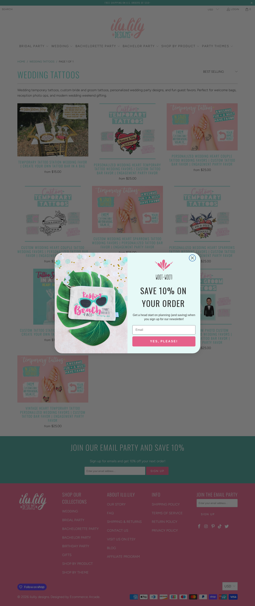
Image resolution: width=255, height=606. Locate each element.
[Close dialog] (192, 258)
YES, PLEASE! (164, 341)
